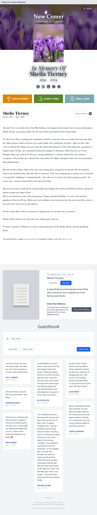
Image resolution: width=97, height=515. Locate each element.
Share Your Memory (81, 309)
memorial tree (31, 238)
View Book (53, 283)
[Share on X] (43, 87)
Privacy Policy (41, 504)
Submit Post (83, 349)
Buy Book (66, 283)
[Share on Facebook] (38, 87)
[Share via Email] (54, 87)
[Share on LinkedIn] (48, 87)
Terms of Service (54, 504)
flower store (67, 238)
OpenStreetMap (51, 508)
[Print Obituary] (59, 87)
